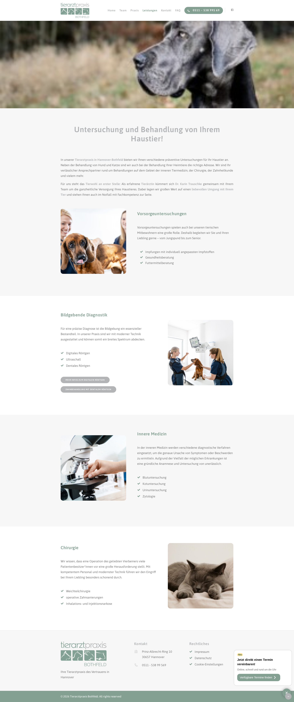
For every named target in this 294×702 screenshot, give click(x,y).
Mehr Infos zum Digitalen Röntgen (85, 380)
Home (112, 10)
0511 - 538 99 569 (154, 665)
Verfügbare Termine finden (256, 677)
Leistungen (150, 10)
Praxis (134, 10)
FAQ (178, 10)
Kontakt (166, 10)
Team (123, 10)
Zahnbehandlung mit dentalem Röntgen (88, 389)
